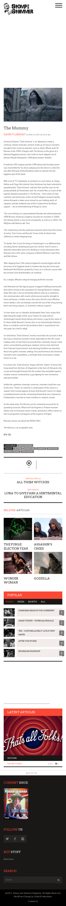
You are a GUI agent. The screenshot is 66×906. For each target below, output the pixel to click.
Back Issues (9, 859)
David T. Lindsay (15, 134)
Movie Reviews (25, 445)
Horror (41, 448)
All (43, 602)
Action (18, 448)
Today (10, 602)
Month (32, 602)
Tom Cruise (27, 452)
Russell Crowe (12, 452)
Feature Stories (14, 763)
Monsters (53, 448)
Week (20, 602)
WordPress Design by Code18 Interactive (33, 896)
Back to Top (31, 773)
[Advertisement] (33, 52)
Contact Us (33, 901)
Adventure (29, 448)
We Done (12, 758)
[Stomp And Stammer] (26, 9)
